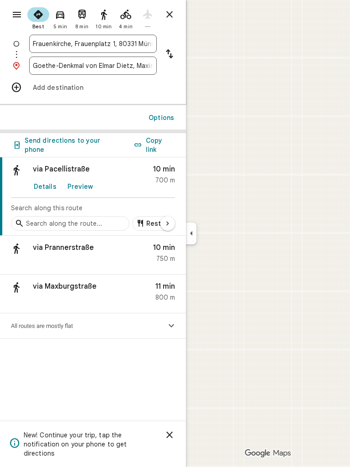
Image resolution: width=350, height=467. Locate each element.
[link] (93, 196)
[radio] (38, 17)
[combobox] (93, 44)
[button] (93, 255)
